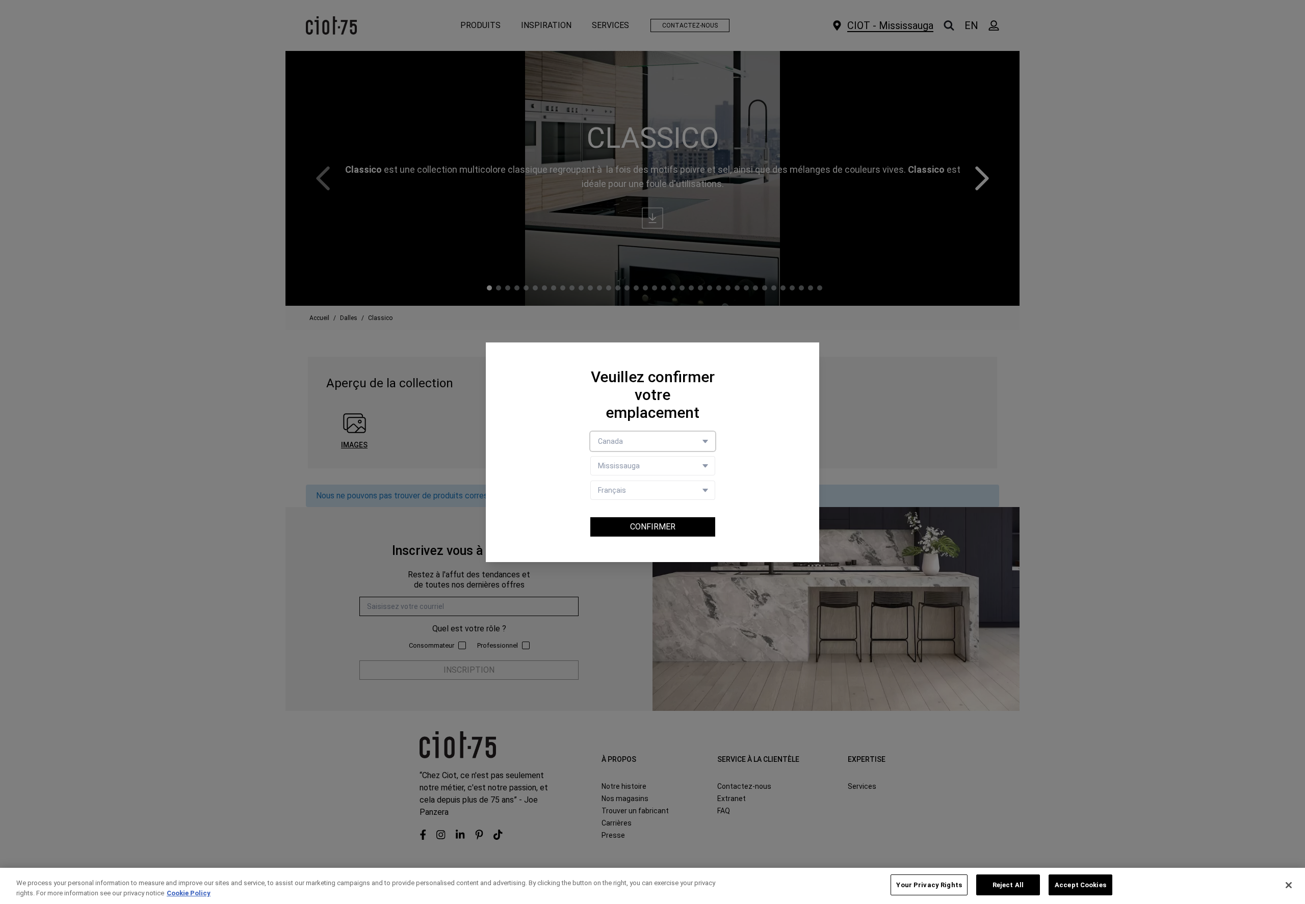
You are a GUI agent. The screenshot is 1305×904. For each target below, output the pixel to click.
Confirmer (652, 526)
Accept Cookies (1080, 885)
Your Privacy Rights (928, 885)
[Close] (1288, 885)
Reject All (1008, 885)
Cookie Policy (189, 893)
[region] (652, 886)
